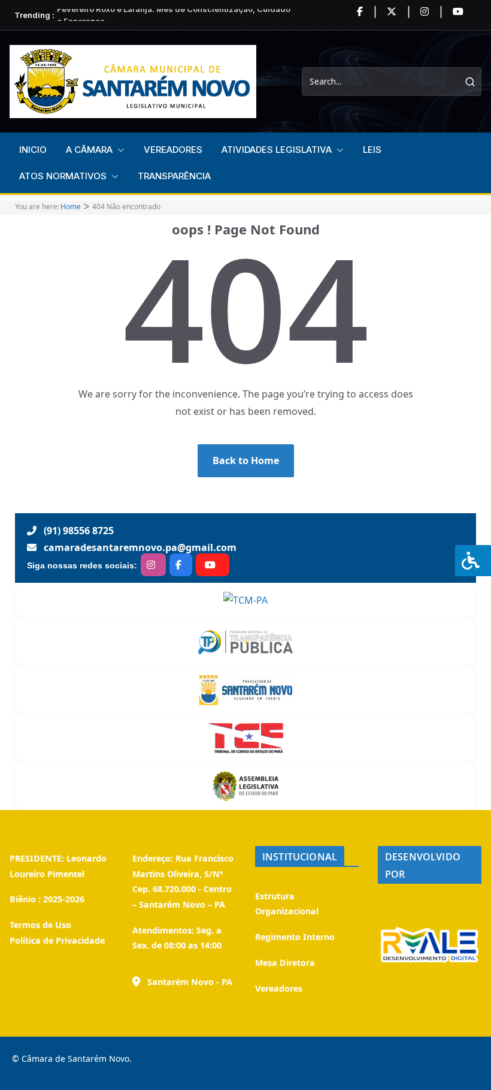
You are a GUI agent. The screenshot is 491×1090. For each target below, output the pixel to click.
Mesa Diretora (285, 962)
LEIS (372, 149)
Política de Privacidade (57, 940)
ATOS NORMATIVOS (63, 176)
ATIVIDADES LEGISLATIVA (277, 149)
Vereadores (278, 988)
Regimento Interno (295, 937)
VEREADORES (173, 149)
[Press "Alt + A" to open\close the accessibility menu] (473, 560)
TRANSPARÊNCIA (174, 176)
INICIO (33, 149)
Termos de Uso (40, 925)
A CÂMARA (89, 149)
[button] (119, 150)
